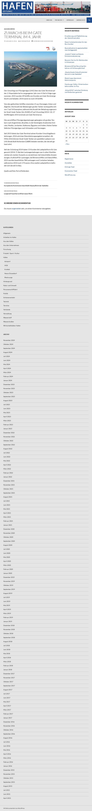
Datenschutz (81, 20)
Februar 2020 (8, 569)
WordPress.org (70, 175)
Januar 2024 (7, 380)
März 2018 (7, 662)
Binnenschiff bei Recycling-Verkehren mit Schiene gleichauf (76, 67)
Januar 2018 (7, 670)
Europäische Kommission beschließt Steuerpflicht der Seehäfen (26, 184)
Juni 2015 (6, 794)
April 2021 (7, 513)
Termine (6, 305)
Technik (6, 301)
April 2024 (7, 368)
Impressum (70, 20)
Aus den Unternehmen (11, 245)
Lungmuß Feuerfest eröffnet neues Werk (18, 192)
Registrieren (69, 159)
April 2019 (7, 609)
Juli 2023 (6, 404)
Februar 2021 (8, 521)
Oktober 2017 (8, 682)
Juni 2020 (6, 553)
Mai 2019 (6, 605)
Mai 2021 (6, 509)
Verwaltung (7, 314)
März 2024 (7, 372)
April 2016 (7, 754)
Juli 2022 (6, 453)
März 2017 (7, 710)
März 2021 (7, 517)
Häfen (5, 257)
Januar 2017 (7, 718)
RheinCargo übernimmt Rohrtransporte (73, 79)
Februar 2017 (8, 714)
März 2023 (7, 421)
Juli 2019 (6, 597)
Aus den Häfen (9, 29)
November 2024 (9, 340)
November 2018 (9, 629)
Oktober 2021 (8, 489)
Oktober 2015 (8, 778)
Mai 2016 (6, 750)
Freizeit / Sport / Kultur (11, 253)
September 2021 (9, 493)
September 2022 (9, 445)
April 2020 (7, 561)
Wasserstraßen (8, 322)
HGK (6, 265)
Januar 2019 (7, 621)
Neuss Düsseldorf (10, 273)
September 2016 (9, 734)
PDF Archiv (58, 20)
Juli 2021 (6, 501)
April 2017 (7, 706)
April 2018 (7, 657)
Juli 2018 (6, 645)
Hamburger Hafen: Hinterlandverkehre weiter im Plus (77, 85)
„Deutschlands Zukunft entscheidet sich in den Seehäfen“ (76, 73)
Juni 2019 (6, 601)
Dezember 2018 (8, 625)
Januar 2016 (7, 766)
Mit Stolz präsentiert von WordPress (14, 808)
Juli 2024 (6, 356)
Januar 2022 (7, 477)
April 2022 (7, 465)
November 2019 (9, 581)
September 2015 (9, 782)
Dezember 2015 (8, 770)
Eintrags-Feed (69, 167)
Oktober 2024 (8, 344)
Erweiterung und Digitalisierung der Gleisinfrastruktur (76, 37)
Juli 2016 (6, 742)
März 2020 (7, 565)
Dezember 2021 (8, 481)
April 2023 (7, 416)
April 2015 (7, 798)
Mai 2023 (6, 412)
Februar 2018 (8, 666)
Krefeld (7, 269)
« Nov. (67, 144)
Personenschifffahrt (10, 289)
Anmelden (68, 163)
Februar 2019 (8, 617)
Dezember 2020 (8, 529)
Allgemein (6, 233)
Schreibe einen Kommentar (43, 41)
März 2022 (7, 469)
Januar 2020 (7, 573)
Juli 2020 (6, 549)
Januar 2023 (7, 429)
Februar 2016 (8, 762)
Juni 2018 (6, 649)
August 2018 (7, 641)
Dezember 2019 (8, 577)
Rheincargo (8, 277)
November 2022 (9, 437)
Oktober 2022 (8, 441)
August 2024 (7, 352)
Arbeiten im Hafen (9, 237)
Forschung (7, 249)
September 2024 (9, 348)
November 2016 (9, 726)
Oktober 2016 (8, 730)
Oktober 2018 (8, 633)
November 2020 (9, 533)
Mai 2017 (6, 702)
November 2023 (9, 388)
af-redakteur (25, 41)
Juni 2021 (6, 505)
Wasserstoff (7, 318)
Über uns (49, 20)
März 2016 (7, 758)
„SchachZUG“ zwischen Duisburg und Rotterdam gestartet (76, 91)
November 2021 (9, 485)
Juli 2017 (6, 694)
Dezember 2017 (8, 674)
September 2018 (9, 637)
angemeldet (16, 208)
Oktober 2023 (8, 392)
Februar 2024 (8, 376)
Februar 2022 (8, 473)
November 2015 (9, 774)
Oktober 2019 (8, 585)
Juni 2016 (6, 746)
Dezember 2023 (8, 384)
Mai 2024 (6, 364)
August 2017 (7, 690)
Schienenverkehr (9, 297)
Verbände (6, 309)
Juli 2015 (6, 790)
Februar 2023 (8, 425)
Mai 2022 (6, 461)
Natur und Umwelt (9, 285)
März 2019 (7, 613)
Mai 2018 (6, 653)
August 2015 (7, 786)
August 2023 (7, 400)
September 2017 (9, 686)
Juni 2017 (6, 698)
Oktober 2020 (8, 537)
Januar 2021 (7, 525)
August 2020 (7, 545)
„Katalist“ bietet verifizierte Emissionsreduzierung (74, 55)
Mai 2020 (6, 557)
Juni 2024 (6, 360)
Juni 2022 (6, 457)
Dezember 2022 (8, 433)
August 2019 (7, 593)
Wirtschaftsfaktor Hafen (11, 326)
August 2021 (7, 497)
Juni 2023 (6, 408)
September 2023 (9, 396)
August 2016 (7, 738)
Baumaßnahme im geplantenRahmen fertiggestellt (76, 49)
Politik (5, 293)
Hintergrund (7, 281)
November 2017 (9, 678)
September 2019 (9, 589)
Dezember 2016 (8, 722)
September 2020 (9, 541)
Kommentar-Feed (71, 171)
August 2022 (7, 449)
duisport (7, 261)
